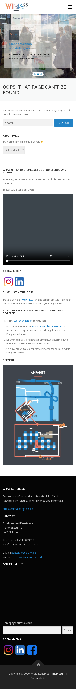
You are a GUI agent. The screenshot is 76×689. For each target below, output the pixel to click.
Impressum (58, 673)
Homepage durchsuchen (17, 623)
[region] (38, 46)
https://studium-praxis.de (28, 557)
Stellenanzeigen (23, 320)
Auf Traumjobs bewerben (47, 326)
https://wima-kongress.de (18, 509)
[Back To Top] (38, 664)
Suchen (68, 630)
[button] (35, 74)
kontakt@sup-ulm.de (23, 552)
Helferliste (27, 299)
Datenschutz (38, 678)
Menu (70, 7)
